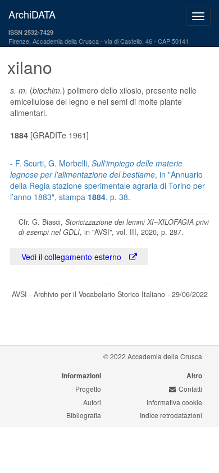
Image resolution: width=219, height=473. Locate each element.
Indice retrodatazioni (171, 415)
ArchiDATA (32, 14)
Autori (92, 402)
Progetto (88, 388)
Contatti (190, 388)
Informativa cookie (174, 402)
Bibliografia (83, 415)
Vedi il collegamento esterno (72, 256)
